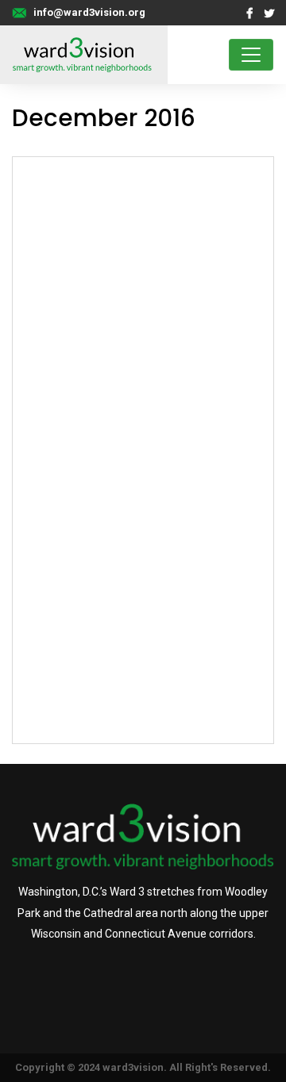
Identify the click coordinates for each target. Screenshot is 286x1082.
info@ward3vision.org (89, 12)
